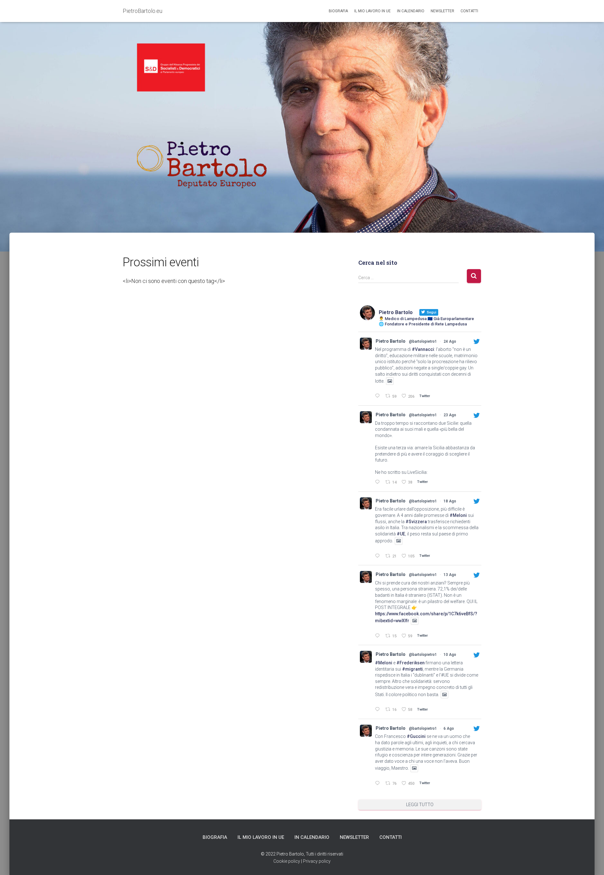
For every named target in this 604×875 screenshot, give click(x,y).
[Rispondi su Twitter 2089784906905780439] (378, 556)
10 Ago (450, 654)
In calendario (410, 11)
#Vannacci (423, 349)
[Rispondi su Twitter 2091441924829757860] (378, 482)
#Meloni (458, 515)
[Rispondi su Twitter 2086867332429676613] (378, 710)
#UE (401, 533)
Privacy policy (317, 861)
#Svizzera (416, 521)
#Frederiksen (410, 662)
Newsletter (442, 11)
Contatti (469, 11)
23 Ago (450, 415)
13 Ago (450, 575)
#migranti (412, 669)
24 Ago (450, 341)
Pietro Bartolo (390, 341)
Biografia (338, 11)
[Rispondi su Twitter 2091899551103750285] (378, 396)
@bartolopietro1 (423, 341)
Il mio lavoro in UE (372, 11)
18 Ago (450, 501)
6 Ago (449, 728)
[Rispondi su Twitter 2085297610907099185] (378, 783)
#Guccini (416, 736)
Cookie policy (286, 861)
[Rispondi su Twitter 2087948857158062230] (378, 636)
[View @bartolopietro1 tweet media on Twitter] (390, 381)
